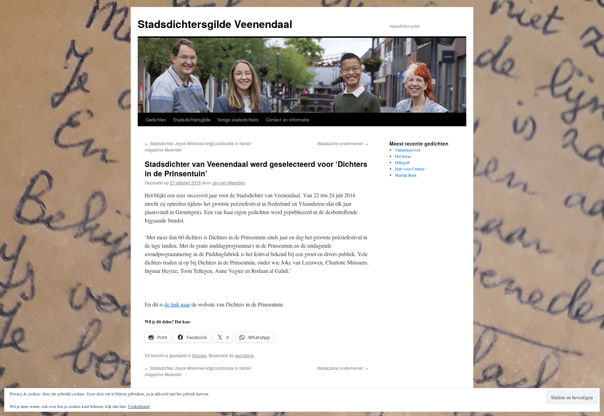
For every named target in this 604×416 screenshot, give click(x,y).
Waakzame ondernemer (342, 143)
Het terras (403, 156)
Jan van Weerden (228, 182)
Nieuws (199, 355)
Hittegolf (402, 162)
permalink (244, 355)
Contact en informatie (287, 119)
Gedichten (155, 119)
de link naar (177, 304)
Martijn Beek (406, 175)
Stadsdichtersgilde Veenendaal (215, 23)
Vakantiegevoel (407, 150)
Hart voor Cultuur (410, 168)
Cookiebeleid (139, 406)
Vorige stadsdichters (238, 119)
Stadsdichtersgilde (191, 119)
